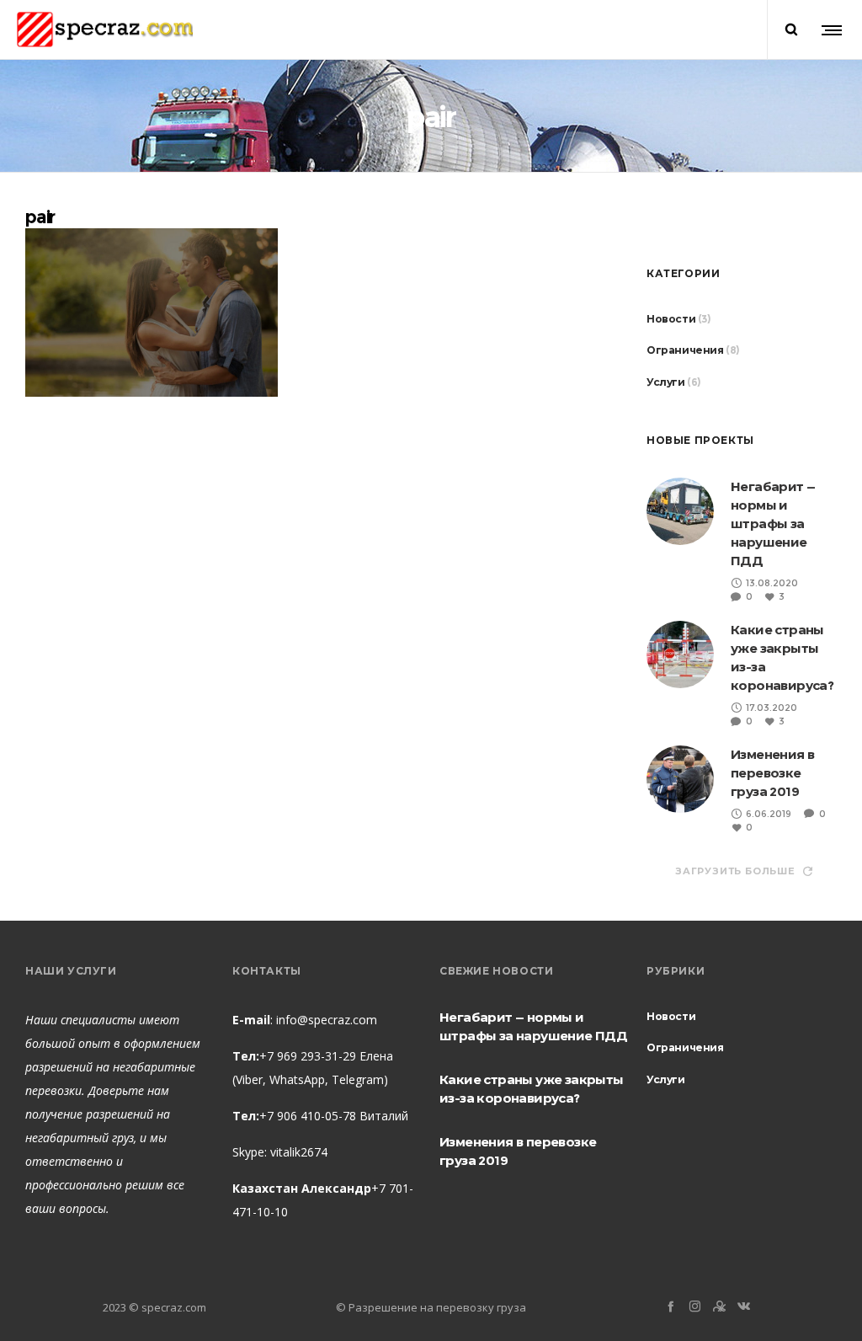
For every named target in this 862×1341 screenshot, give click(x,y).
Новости (670, 319)
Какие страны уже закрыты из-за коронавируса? (531, 1088)
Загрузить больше (735, 871)
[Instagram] (695, 1306)
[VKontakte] (744, 1306)
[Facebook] (670, 1306)
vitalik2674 (298, 1152)
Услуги (665, 382)
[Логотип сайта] (105, 29)
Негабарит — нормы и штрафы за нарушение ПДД (773, 523)
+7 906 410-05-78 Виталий (333, 1116)
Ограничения (685, 350)
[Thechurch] (719, 1306)
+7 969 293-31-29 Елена (326, 1056)
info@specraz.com (326, 1020)
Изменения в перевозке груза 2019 (772, 772)
